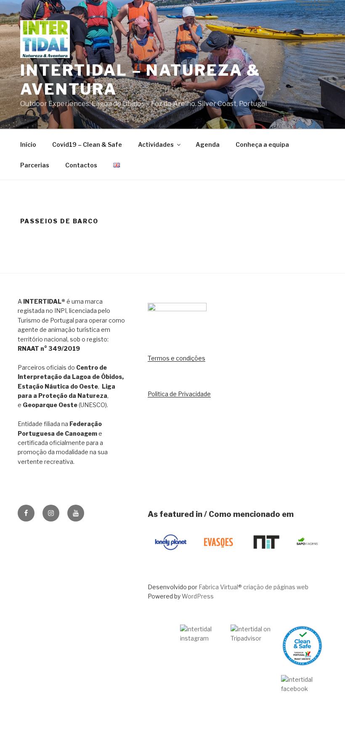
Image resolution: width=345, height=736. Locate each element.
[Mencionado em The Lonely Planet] (171, 556)
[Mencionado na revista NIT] (266, 556)
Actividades (156, 144)
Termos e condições (176, 358)
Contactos (81, 165)
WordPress (198, 596)
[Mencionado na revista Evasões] (218, 556)
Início (28, 144)
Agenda (208, 144)
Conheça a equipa (262, 144)
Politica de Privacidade (179, 393)
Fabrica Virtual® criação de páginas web (253, 586)
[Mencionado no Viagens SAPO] (307, 556)
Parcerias (34, 165)
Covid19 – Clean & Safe (87, 144)
